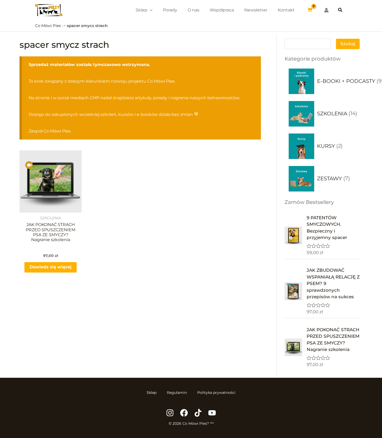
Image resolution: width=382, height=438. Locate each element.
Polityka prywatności (216, 392)
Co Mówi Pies (48, 25)
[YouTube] (212, 413)
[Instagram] (170, 413)
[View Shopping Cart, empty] (310, 10)
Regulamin (177, 392)
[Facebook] (184, 413)
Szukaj (347, 43)
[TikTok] (198, 413)
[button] (340, 10)
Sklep (151, 392)
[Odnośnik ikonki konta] (326, 10)
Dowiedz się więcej (50, 266)
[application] (150, 10)
